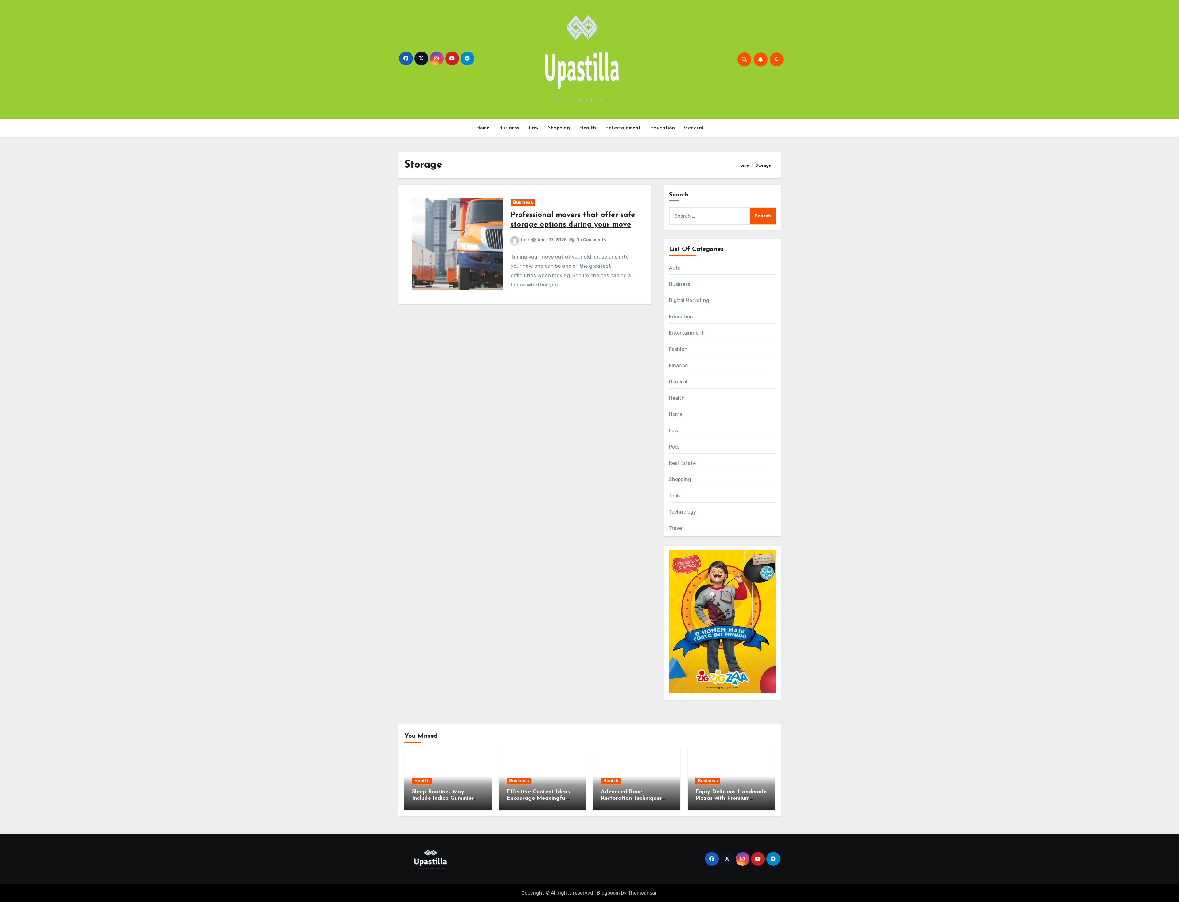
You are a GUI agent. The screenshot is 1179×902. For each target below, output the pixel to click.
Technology (682, 512)
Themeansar (642, 893)
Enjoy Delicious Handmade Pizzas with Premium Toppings (730, 798)
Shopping (559, 128)
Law (534, 128)
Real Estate (682, 463)
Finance (678, 365)
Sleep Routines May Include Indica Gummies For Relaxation (443, 798)
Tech (674, 496)
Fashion (678, 349)
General (693, 128)
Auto (675, 268)
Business (509, 128)
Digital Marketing (689, 300)
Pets (674, 447)
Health (587, 128)
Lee (525, 240)
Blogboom (608, 893)
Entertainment (623, 128)
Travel (676, 528)
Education (662, 128)
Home (483, 128)
